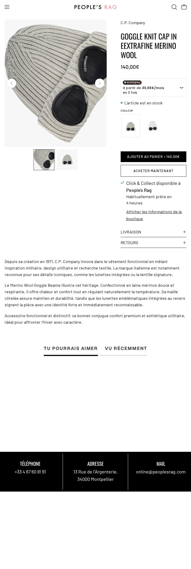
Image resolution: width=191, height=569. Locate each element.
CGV (9, 499)
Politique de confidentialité (32, 528)
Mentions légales (22, 509)
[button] (174, 7)
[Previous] (11, 83)
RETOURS (129, 242)
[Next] (99, 83)
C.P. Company (133, 22)
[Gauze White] (153, 125)
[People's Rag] (95, 7)
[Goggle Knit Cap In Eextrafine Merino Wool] (44, 159)
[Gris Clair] (130, 125)
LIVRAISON (131, 231)
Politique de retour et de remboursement (46, 538)
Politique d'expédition (26, 519)
